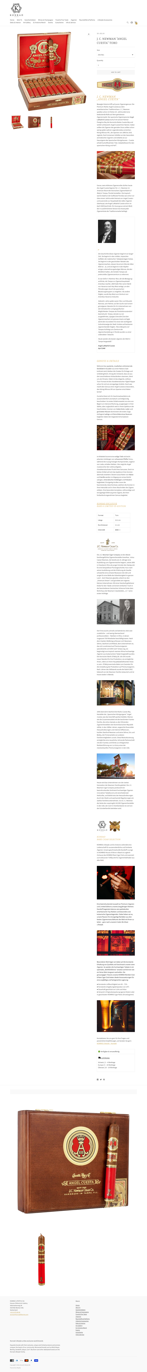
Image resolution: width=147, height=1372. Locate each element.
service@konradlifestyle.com (19, 1314)
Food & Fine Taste (62, 20)
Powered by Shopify (15, 1368)
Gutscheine (59, 22)
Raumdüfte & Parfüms (87, 20)
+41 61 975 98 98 (15, 1312)
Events (50, 22)
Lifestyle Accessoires (104, 20)
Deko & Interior (15, 22)
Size (98, 50)
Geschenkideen (30, 20)
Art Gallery (27, 22)
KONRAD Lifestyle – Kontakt (107, 1043)
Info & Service (71, 22)
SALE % (19, 20)
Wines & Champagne (45, 20)
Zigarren (74, 20)
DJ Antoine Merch (39, 22)
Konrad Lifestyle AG (25, 1365)
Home (12, 20)
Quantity (100, 60)
